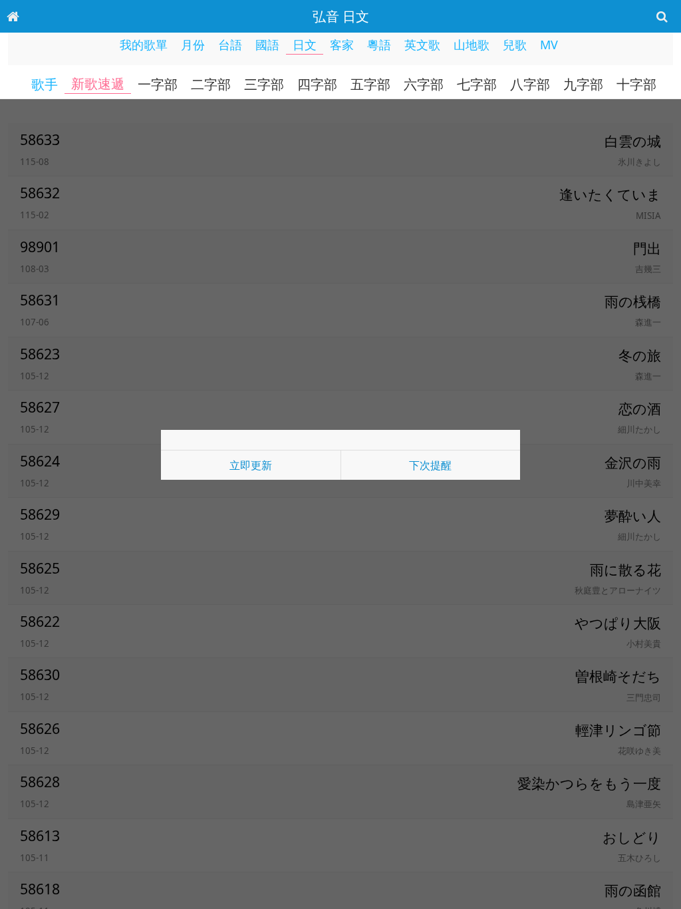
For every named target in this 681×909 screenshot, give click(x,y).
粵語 (379, 45)
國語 (267, 45)
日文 (305, 45)
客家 (342, 45)
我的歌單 (144, 45)
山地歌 (471, 45)
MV (549, 45)
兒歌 (515, 45)
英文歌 (422, 45)
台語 (230, 45)
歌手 (44, 84)
